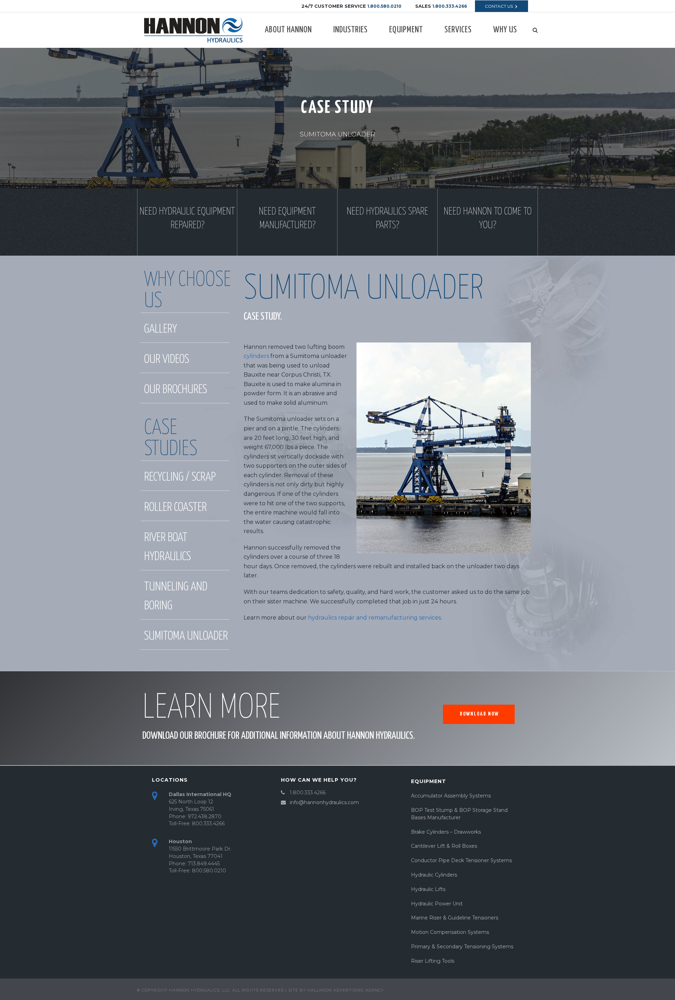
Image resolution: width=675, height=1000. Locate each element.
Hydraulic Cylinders (434, 875)
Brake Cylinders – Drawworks (446, 832)
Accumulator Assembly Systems (451, 796)
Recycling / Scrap (180, 477)
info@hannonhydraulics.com (324, 802)
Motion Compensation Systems (450, 932)
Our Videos (166, 359)
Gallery (160, 329)
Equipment (406, 30)
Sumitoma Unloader (186, 636)
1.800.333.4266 (449, 6)
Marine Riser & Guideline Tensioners (454, 918)
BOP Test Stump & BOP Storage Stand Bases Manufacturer (459, 814)
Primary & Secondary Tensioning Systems (462, 946)
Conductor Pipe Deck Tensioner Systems (461, 860)
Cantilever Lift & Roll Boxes (444, 846)
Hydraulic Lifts (428, 889)
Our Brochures (175, 390)
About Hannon (288, 30)
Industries (350, 30)
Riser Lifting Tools (432, 961)
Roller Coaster (175, 507)
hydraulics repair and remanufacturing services (374, 617)
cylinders (256, 356)
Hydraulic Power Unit (437, 903)
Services (458, 30)
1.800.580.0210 (384, 6)
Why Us (505, 30)
